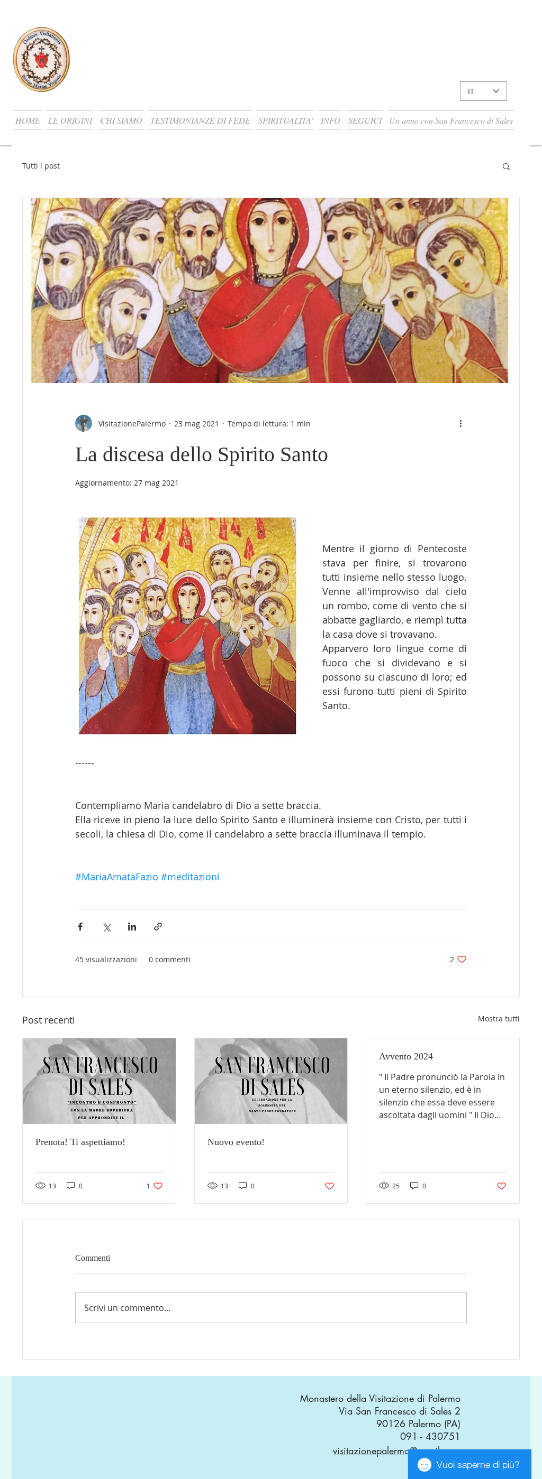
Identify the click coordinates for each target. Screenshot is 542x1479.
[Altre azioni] (460, 423)
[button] (70, 120)
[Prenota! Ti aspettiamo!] (99, 1081)
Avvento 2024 (406, 1056)
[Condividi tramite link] (158, 927)
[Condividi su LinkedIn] (132, 927)
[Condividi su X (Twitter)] (106, 927)
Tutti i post (41, 166)
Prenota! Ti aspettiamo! (80, 1142)
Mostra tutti (499, 1018)
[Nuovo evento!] (271, 1081)
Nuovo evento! (236, 1142)
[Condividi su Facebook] (80, 927)
